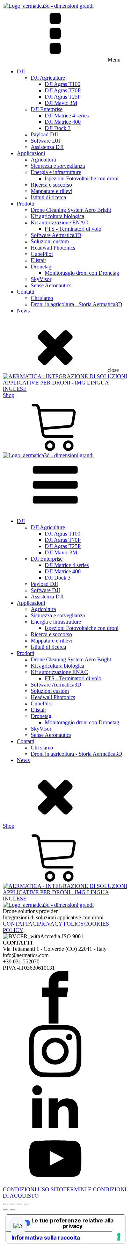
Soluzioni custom (50, 241)
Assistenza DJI (47, 147)
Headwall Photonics (53, 248)
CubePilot (42, 254)
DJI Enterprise (47, 109)
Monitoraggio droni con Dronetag (82, 273)
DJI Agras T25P (63, 97)
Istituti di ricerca (48, 197)
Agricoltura (43, 160)
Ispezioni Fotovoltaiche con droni (81, 178)
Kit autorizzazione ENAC (59, 222)
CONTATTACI (20, 924)
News (23, 311)
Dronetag (41, 267)
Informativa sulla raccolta (46, 1237)
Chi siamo (42, 298)
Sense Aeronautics (51, 285)
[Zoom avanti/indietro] (5, 1204)
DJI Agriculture (48, 78)
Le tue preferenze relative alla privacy (72, 1223)
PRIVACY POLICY (61, 924)
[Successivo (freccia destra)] (12, 1210)
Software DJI (45, 141)
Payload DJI (44, 134)
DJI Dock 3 (58, 128)
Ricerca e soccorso (51, 185)
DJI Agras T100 (62, 84)
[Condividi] (19, 1204)
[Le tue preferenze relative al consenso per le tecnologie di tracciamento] (118, 1236)
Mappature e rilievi (51, 191)
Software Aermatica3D (56, 235)
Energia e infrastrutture (56, 172)
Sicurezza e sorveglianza (58, 166)
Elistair (38, 260)
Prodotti (25, 204)
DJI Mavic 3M (61, 103)
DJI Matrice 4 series (67, 116)
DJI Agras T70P (63, 90)
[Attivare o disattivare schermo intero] (12, 1204)
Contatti (25, 292)
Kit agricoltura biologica (57, 216)
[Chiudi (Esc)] (26, 1204)
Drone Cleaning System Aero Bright (71, 210)
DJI (21, 71)
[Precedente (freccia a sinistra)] (5, 1210)
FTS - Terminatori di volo (73, 229)
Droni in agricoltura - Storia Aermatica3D (76, 304)
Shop (8, 395)
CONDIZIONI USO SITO (33, 1189)
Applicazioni (31, 153)
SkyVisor (41, 279)
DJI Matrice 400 (63, 122)
